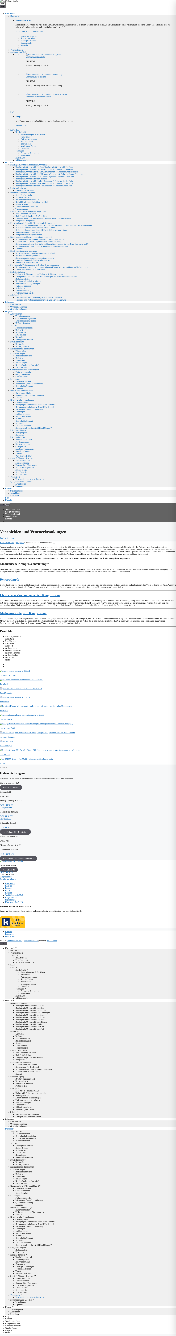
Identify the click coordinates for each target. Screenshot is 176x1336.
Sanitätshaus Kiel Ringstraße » (15, 832)
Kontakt (8, 500)
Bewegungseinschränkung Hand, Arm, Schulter (34, 405)
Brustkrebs (19, 344)
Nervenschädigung (23, 416)
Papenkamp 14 (11, 900)
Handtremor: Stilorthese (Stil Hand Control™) (34, 428)
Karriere (8, 488)
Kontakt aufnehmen (11, 787)
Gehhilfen (19, 1034)
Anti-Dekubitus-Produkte (25, 214)
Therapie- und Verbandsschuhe (28, 1117)
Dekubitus (19, 435)
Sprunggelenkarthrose (24, 339)
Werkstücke (25, 155)
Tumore (18, 453)
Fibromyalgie (20, 351)
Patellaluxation (21, 474)
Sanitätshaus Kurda (14, 941)
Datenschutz (10, 936)
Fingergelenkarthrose (24, 328)
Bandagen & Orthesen (19, 1003)
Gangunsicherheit (22, 374)
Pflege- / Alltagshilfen (19, 1050)
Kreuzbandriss (21, 470)
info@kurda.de (6, 807)
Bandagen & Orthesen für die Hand (29, 1006)
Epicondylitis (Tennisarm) (25, 465)
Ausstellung (20, 158)
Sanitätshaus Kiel (7, 542)
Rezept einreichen (12, 1323)
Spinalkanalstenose (23, 451)
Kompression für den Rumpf (27, 1067)
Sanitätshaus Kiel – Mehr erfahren (29, 31)
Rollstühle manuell (23, 1041)
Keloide (18, 398)
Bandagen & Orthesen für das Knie (29, 1026)
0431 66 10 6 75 (6, 827)
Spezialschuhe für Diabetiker (27, 1114)
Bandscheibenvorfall (23, 439)
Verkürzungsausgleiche (24, 293)
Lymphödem (20, 484)
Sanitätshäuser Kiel (18, 52)
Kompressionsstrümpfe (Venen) (28, 1072)
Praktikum (14, 495)
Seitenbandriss (21, 472)
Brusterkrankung (17, 342)
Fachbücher (25, 137)
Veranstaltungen (16, 50)
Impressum (9, 934)
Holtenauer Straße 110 (14, 902)
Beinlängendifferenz (23, 356)
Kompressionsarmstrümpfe (26, 1065)
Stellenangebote (16, 491)
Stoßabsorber (20, 288)
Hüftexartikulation (22, 323)
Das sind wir (15, 16)
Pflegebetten (20, 1060)
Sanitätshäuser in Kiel (14, 895)
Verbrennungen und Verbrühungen (29, 395)
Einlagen (14, 1088)
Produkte (8, 162)
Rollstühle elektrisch (23, 1038)
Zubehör (18, 249)
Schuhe (13, 1112)
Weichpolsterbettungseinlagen (27, 283)
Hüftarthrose (20, 332)
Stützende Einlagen (23, 286)
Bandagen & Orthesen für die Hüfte (30, 1017)
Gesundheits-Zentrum (19, 309)
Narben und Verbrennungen (21, 391)
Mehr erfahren (21, 125)
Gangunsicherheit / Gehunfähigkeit (24, 370)
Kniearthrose (20, 335)
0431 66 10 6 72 (6, 816)
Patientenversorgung (29, 139)
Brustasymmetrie (22, 346)
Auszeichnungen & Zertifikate (33, 134)
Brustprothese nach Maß (25, 1079)
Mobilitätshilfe (16, 1031)
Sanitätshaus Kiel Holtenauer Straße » (18, 859)
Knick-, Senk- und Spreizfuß (27, 365)
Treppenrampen (21, 209)
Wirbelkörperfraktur (23, 456)
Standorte (10, 538)
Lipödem (19, 486)
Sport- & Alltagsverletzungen (22, 458)
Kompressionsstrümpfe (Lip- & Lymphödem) (33, 1069)
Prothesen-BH (21, 1086)
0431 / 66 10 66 (6, 805)
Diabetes (19, 358)
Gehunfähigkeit (21, 377)
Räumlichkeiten (27, 141)
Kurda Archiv (21, 132)
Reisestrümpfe (9, 579)
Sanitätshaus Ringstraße (35, 57)
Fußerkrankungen (17, 353)
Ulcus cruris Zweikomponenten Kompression (30, 595)
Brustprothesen (21, 1081)
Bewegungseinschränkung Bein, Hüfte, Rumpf (34, 407)
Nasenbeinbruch (22, 463)
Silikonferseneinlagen (24, 290)
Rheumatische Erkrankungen (22, 349)
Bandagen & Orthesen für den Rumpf (30, 1019)
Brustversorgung (17, 1076)
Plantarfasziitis (21, 367)
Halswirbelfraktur (22, 444)
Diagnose (9, 311)
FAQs (12, 112)
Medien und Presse (28, 146)
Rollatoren (19, 1036)
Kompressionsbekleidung (20, 1062)
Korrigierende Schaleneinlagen (28, 281)
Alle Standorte (9, 870)
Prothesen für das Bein (24, 190)
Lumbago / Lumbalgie (24, 449)
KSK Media (52, 941)
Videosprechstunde (13, 1326)
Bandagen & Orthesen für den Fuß (29, 1029)
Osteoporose (20, 446)
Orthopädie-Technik (18, 307)
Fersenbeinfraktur (22, 460)
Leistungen (9, 302)
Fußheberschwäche (23, 372)
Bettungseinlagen (22, 279)
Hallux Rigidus (21, 330)
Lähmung (19, 388)
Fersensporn (20, 360)
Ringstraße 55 (10, 897)
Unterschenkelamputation (25, 321)
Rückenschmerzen (17, 437)
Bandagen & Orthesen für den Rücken (31, 179)
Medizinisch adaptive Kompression (23, 613)
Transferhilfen (21, 1045)
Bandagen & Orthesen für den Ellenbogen (32, 1013)
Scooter (18, 1043)
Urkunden (25, 148)
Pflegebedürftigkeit (18, 430)
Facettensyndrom (22, 442)
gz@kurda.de (5, 818)
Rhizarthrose (20, 337)
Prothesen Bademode (24, 1083)
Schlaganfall (20, 423)
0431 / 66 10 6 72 (7, 854)
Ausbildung (15, 493)
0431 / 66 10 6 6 (6, 872)
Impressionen (26, 144)
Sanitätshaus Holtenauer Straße (38, 97)
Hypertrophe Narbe (23, 393)
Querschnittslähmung (24, 386)
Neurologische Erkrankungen (22, 400)
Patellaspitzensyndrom (24, 467)
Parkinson (19, 419)
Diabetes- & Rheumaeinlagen (27, 1091)
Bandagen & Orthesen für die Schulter (31, 1010)
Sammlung (19, 151)
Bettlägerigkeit (21, 432)
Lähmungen (15, 379)
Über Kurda (10, 14)
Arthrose (13, 325)
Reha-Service (15, 304)
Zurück (3, 538)
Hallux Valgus (21, 363)
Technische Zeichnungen (31, 153)
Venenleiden (15, 477)
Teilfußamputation (22, 316)
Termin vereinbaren (13, 1321)
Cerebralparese (21, 402)
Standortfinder (11, 1328)
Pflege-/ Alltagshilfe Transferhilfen (29, 1057)
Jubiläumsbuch (21, 160)
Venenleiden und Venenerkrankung (29, 479)
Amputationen (16, 314)
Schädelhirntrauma (23, 426)
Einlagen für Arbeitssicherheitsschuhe (30, 1093)
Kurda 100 (14, 130)
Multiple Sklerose (22, 414)
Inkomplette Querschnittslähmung (29, 384)
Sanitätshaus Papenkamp (36, 77)
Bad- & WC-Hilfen (23, 1055)
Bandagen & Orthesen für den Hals (29, 1008)
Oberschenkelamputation (25, 318)
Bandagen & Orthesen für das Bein (29, 1024)
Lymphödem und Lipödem (21, 481)
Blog (7, 498)
